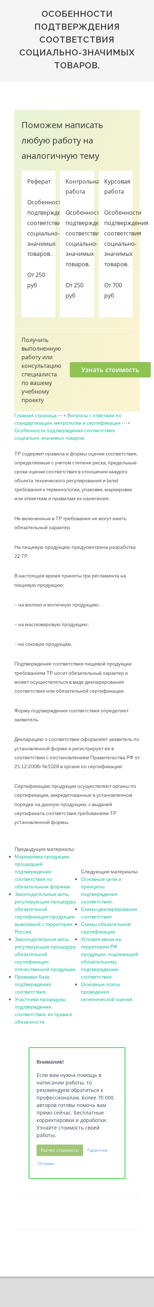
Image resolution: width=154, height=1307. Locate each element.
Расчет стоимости (60, 1150)
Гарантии (97, 1150)
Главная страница (35, 415)
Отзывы (46, 1163)
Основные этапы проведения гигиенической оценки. (107, 991)
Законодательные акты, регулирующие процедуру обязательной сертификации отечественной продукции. (45, 954)
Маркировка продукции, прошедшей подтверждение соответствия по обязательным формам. (43, 871)
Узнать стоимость (110, 369)
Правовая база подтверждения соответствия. (33, 984)
